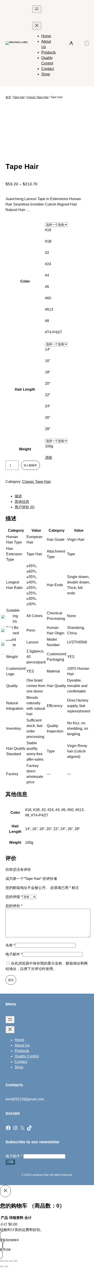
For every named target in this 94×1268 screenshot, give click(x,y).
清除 (48, 457)
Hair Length (25, 389)
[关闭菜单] (36, 26)
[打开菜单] (36, 9)
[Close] (5, 1191)
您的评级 (13, 897)
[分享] (11, 1261)
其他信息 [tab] (22, 502)
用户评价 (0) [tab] (24, 507)
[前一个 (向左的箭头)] (2, 1266)
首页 (8, 97)
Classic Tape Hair (38, 97)
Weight (25, 449)
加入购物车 (30, 465)
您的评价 (13, 906)
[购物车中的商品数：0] (87, 43)
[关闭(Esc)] (15, 1261)
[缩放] (2, 1261)
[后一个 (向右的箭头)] (6, 1266)
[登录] (71, 43)
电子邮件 (13, 954)
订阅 (10, 1162)
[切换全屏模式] (6, 1261)
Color (25, 281)
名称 (10, 945)
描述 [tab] (18, 496)
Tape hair (19, 97)
